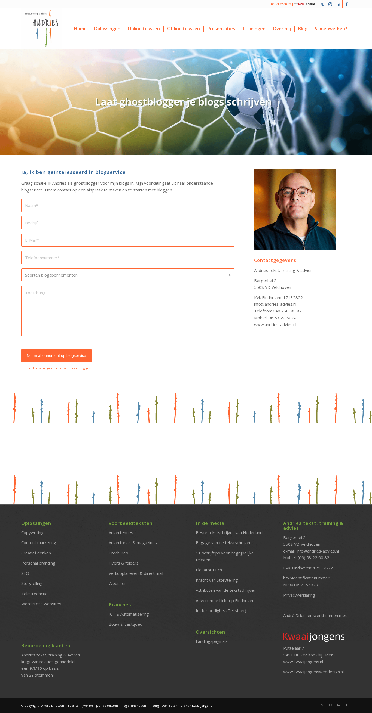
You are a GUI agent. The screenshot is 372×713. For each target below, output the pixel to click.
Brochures (118, 553)
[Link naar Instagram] (330, 4)
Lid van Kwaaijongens (196, 705)
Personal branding (38, 563)
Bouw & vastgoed (125, 624)
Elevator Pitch (209, 569)
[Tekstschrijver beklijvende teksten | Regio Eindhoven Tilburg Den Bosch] (41, 28)
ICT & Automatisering (129, 614)
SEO (25, 573)
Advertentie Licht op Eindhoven (225, 600)
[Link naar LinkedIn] (338, 4)
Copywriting (32, 532)
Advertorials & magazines (133, 542)
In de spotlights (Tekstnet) (221, 610)
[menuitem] (80, 28)
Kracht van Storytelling (217, 580)
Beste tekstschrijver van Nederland (229, 532)
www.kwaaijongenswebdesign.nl (313, 671)
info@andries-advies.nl (318, 551)
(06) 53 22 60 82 (313, 557)
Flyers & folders (124, 563)
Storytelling (31, 583)
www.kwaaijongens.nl (303, 661)
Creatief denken (36, 553)
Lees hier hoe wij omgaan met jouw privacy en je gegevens (57, 368)
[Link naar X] (322, 4)
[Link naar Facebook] (347, 4)
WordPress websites (41, 603)
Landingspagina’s (212, 641)
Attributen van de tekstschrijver (225, 590)
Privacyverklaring (299, 595)
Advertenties (121, 532)
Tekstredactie (34, 593)
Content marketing (38, 542)
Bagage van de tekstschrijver (223, 542)
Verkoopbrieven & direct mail (136, 573)
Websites (118, 583)
